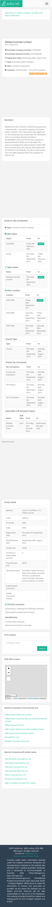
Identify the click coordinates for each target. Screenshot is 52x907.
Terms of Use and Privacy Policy (26, 856)
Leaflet (15, 698)
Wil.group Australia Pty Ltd (16, 779)
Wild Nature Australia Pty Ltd (17, 763)
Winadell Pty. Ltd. (12, 737)
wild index (15, 15)
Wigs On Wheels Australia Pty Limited (20, 783)
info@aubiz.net (31, 853)
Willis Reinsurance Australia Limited (19, 733)
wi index (35, 13)
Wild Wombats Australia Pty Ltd (18, 759)
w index (26, 13)
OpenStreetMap (32, 698)
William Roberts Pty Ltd (14, 725)
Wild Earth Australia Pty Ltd (16, 767)
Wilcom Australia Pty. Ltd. (15, 775)
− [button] (9, 672)
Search (42, 648)
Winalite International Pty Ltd (17, 741)
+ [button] (9, 668)
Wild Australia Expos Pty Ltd (16, 771)
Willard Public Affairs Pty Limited (18, 714)
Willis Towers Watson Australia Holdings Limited (24, 729)
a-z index (18, 13)
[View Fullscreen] (9, 679)
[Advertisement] (26, 29)
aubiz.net (8, 13)
